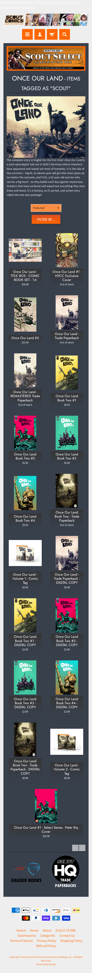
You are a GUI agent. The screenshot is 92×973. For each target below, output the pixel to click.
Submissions (27, 935)
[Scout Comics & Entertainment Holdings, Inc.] (46, 20)
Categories (47, 935)
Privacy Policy (46, 940)
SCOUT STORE (65, 930)
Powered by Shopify (46, 964)
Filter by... (46, 219)
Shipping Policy (71, 940)
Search (21, 930)
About (47, 930)
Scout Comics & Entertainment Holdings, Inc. (49, 956)
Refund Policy (46, 946)
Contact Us (67, 935)
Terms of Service (21, 940)
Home (34, 930)
